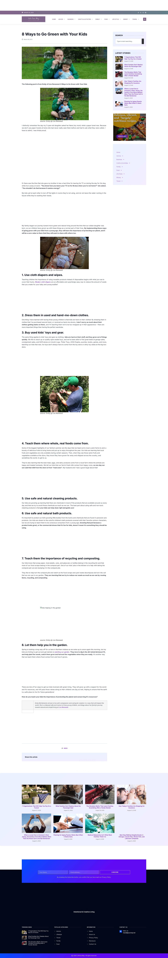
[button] (144, 19)
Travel (134, 19)
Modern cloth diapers (43, 282)
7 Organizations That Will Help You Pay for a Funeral (132, 58)
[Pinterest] (145, 12)
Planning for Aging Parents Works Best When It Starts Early (133, 103)
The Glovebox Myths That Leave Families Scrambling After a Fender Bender (133, 73)
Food (106, 19)
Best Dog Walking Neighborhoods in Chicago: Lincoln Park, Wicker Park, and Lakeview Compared (132, 836)
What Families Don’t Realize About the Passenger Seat (133, 65)
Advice (60, 19)
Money (125, 19)
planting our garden (62, 652)
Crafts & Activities (84, 19)
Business (71, 19)
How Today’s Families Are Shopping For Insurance (132, 82)
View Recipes (122, 136)
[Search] (143, 41)
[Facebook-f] (138, 12)
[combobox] (128, 41)
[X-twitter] (140, 12)
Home (54, 19)
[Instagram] (143, 12)
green (65, 748)
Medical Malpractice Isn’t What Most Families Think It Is (100, 836)
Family (97, 19)
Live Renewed (63, 707)
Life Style (115, 19)
